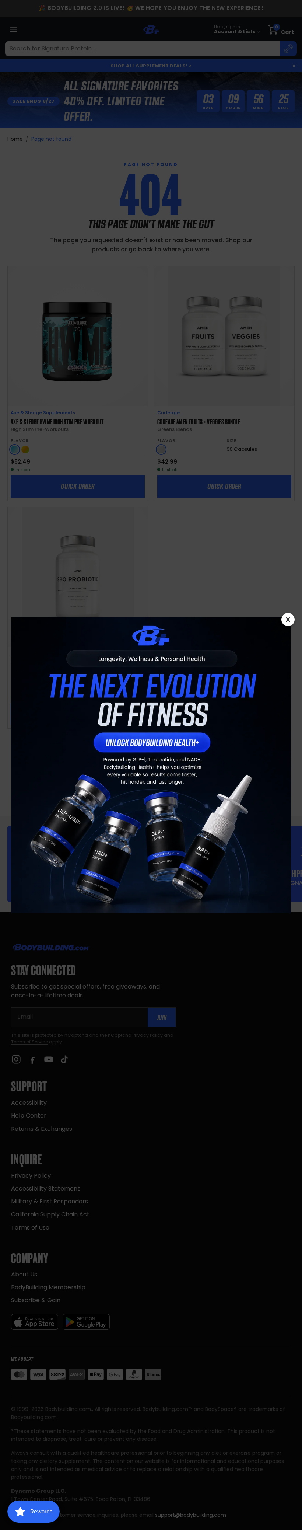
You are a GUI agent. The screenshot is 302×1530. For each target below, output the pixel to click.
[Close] (288, 619)
